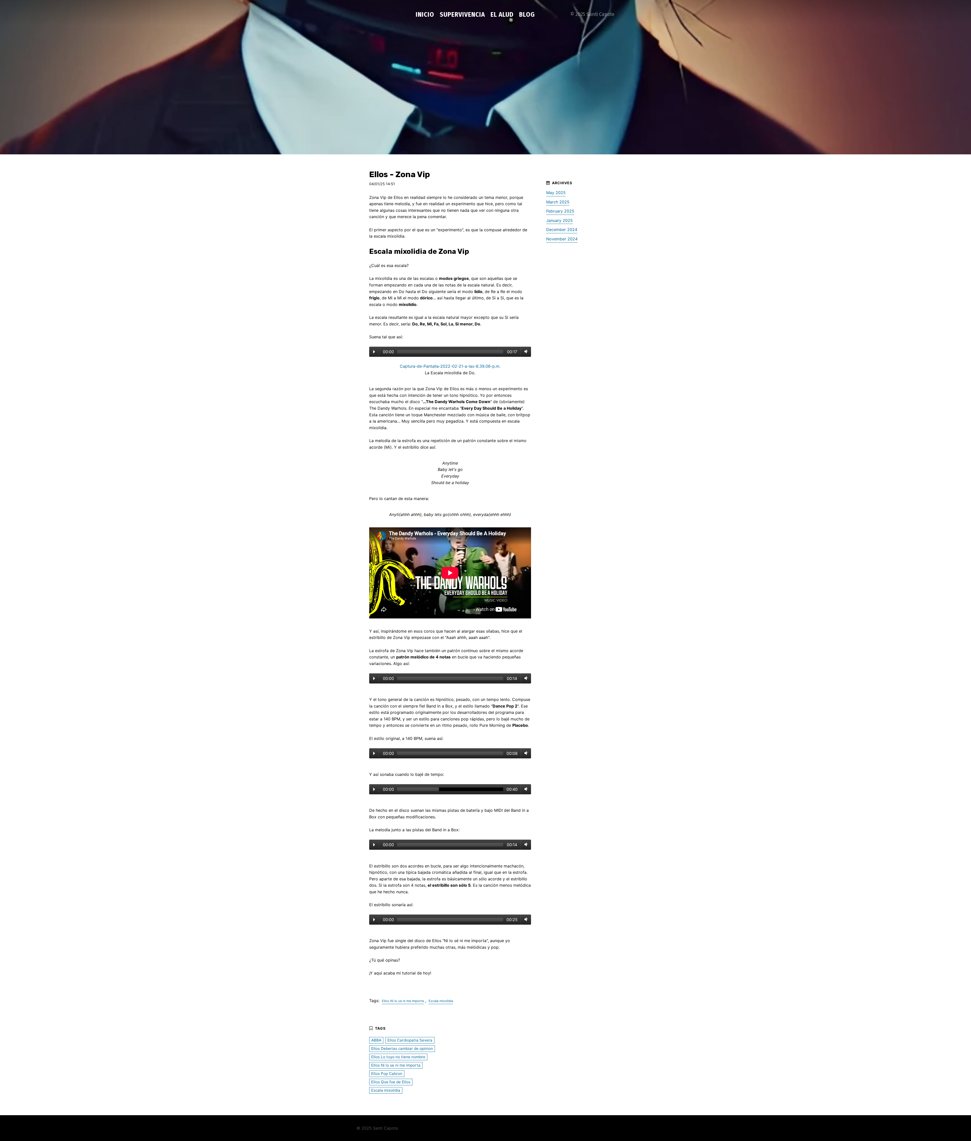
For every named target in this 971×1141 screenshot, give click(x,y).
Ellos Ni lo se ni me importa (403, 1001)
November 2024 (562, 238)
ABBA (376, 1040)
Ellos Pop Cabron (386, 1073)
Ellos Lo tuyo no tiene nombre (398, 1056)
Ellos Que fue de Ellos (390, 1082)
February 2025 (560, 211)
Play (374, 352)
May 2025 (556, 192)
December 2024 (561, 229)
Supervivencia (462, 14)
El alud (502, 14)
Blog (527, 14)
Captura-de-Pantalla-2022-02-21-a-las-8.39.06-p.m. (450, 366)
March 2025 (557, 201)
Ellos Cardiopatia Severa (409, 1040)
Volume (525, 351)
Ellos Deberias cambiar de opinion (402, 1048)
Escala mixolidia (441, 1001)
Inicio (425, 14)
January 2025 (559, 220)
